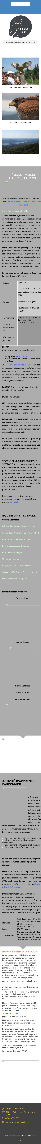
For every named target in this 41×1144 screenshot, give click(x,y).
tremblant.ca (21, 356)
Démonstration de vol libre (20, 87)
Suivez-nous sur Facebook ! (17, 1122)
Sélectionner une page (19, 4)
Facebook (20, 9)
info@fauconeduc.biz (12, 1013)
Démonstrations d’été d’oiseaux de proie (18, 42)
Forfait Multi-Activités (18, 365)
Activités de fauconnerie (20, 122)
